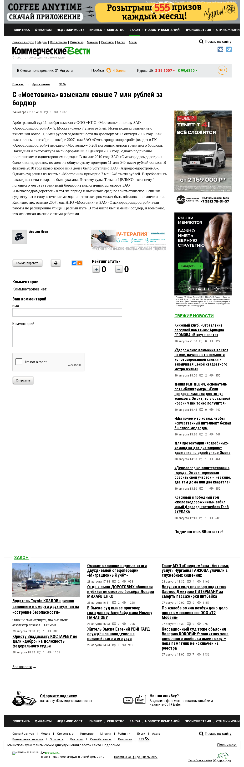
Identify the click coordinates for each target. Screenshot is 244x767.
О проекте (56, 739)
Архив (133, 42)
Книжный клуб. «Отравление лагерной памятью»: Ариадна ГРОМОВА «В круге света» (199, 330)
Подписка (125, 739)
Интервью (76, 42)
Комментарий (23, 324)
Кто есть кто (58, 42)
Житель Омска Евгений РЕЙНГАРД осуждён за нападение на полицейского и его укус (118, 634)
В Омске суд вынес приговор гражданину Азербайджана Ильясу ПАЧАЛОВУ (119, 612)
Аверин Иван (38, 231)
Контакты (76, 739)
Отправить (23, 380)
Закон (21, 557)
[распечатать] (55, 266)
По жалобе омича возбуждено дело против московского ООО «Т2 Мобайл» (195, 612)
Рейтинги (107, 42)
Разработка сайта (200, 760)
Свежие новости (194, 315)
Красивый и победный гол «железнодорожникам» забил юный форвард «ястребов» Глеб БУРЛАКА (201, 504)
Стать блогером (100, 739)
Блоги (121, 42)
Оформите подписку (58, 695)
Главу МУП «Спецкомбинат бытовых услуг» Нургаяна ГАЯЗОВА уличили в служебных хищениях (195, 570)
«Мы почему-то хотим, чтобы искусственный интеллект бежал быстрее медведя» (202, 423)
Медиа (42, 42)
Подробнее (111, 745)
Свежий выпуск (23, 42)
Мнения (92, 42)
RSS (141, 739)
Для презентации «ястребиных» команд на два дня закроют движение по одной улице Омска (202, 448)
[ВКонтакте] (74, 263)
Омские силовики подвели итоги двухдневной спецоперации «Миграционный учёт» (117, 570)
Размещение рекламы (27, 739)
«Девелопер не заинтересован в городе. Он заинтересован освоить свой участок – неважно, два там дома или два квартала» (202, 475)
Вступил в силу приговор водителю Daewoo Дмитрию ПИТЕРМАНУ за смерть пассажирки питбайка (194, 591)
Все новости (22, 667)
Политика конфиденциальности (136, 757)
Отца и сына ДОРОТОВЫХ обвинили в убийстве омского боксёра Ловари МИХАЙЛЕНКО (120, 591)
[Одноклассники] (79, 263)
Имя (15, 306)
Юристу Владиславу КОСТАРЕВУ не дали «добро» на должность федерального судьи (44, 641)
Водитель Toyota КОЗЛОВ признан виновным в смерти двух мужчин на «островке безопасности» (45, 606)
